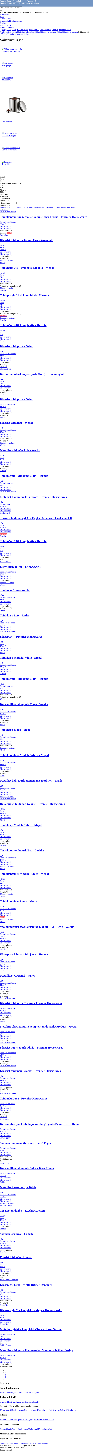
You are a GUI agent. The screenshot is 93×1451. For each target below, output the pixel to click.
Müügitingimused (6, 1443)
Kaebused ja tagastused (30, 1420)
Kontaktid (4, 1429)
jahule (18, 1402)
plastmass (3, 1402)
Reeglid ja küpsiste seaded (38, 1443)
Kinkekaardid (33, 1429)
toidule (13, 1402)
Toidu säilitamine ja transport (67, 32)
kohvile (24, 1402)
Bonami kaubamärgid (20, 1429)
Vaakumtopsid (33, 1392)
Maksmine (43, 1420)
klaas (9, 1402)
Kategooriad (10, 32)
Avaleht (3, 32)
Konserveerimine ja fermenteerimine (14, 1392)
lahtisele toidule (33, 1402)
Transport (17, 1420)
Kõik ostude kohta (7, 1420)
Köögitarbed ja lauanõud (24, 32)
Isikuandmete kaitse (20, 1443)
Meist (10, 1429)
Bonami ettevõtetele (46, 1429)
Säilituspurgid (28, 34)
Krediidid (50, 1420)
